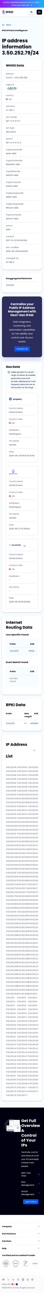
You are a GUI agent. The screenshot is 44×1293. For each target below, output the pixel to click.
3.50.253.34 (11, 1040)
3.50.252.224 (11, 954)
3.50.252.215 (11, 943)
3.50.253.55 (11, 1068)
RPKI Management (27, 1183)
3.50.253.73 (11, 1091)
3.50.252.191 (11, 911)
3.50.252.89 (11, 779)
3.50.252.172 (33, 884)
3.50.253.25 (11, 1029)
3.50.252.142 (33, 845)
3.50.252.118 (33, 814)
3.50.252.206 (11, 931)
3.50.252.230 (11, 962)
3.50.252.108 (22, 802)
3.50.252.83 (11, 771)
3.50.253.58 (11, 1071)
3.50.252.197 (11, 919)
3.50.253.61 (11, 1075)
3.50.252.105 (22, 798)
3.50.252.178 (33, 892)
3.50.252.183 (22, 900)
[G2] (27, 1279)
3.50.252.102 (22, 794)
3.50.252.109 (33, 802)
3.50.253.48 (33, 1056)
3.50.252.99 (22, 790)
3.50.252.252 (22, 989)
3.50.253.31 (11, 1036)
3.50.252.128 (11, 829)
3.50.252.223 (33, 950)
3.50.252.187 (33, 904)
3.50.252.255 (22, 993)
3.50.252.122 (11, 822)
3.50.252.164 (11, 876)
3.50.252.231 (22, 962)
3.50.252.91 (33, 779)
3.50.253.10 (11, 1009)
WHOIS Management (27, 1193)
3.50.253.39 (33, 1044)
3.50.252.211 (33, 935)
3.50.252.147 (22, 853)
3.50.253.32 (22, 1036)
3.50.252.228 (22, 958)
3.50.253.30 (33, 1032)
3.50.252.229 (33, 958)
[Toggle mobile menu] (39, 12)
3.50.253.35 (22, 1040)
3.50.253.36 (33, 1040)
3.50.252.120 (22, 818)
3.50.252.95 (11, 786)
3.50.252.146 (11, 853)
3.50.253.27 (33, 1029)
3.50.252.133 (33, 833)
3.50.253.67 (11, 1083)
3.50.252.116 (11, 814)
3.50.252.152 (11, 861)
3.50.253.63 (33, 1075)
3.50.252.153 (22, 861)
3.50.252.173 (11, 888)
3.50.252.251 (11, 989)
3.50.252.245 (11, 982)
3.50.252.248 (11, 986)
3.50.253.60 (33, 1071)
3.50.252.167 (11, 880)
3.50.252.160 (33, 868)
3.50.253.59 (22, 1071)
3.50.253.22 (11, 1025)
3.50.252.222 (22, 950)
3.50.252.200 (11, 923)
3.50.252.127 (33, 826)
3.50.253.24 (33, 1025)
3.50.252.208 (33, 931)
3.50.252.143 (11, 849)
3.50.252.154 (33, 861)
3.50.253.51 (33, 1060)
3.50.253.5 (21, 1001)
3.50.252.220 (33, 947)
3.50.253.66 (33, 1079)
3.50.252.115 (33, 810)
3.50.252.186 (22, 904)
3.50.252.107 (11, 802)
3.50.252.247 (33, 982)
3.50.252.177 (22, 892)
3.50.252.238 (33, 970)
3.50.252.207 (22, 931)
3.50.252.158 (11, 868)
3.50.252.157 (33, 865)
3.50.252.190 (33, 907)
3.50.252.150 (22, 857)
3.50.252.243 (22, 978)
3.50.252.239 (11, 974)
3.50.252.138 (22, 841)
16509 (31, 651)
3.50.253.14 (22, 1013)
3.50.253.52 (11, 1064)
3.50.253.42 (33, 1048)
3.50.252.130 (33, 829)
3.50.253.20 (22, 1021)
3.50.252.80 (11, 767)
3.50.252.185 (11, 904)
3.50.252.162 (22, 872)
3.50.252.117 (22, 814)
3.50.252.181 (33, 896)
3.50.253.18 (33, 1017)
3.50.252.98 (11, 790)
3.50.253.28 (11, 1032)
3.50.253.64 (11, 1079)
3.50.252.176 (11, 892)
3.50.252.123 (22, 822)
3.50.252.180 (22, 896)
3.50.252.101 (11, 794)
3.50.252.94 (33, 783)
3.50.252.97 (33, 786)
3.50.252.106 (33, 798)
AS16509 (34, 723)
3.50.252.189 (22, 907)
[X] (8, 1279)
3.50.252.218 (11, 947)
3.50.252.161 (11, 872)
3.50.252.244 (33, 978)
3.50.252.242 (11, 978)
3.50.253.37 (11, 1044)
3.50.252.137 (11, 841)
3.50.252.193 (33, 911)
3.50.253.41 (22, 1048)
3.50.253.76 (11, 1095)
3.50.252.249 (22, 986)
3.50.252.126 (22, 826)
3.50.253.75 (33, 1091)
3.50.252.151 (33, 857)
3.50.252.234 (22, 966)
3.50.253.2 (21, 997)
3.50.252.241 (33, 974)
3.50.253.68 (22, 1083)
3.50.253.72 (33, 1087)
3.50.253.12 (33, 1009)
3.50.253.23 (22, 1025)
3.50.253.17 (22, 1017)
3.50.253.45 (33, 1052)
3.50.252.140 (11, 845)
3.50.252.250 (33, 986)
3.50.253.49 (11, 1060)
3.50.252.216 (22, 943)
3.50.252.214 (33, 939)
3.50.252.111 (22, 806)
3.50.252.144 (22, 849)
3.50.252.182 (11, 900)
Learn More (30, 1201)
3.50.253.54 (33, 1064)
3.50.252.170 (11, 884)
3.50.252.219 (22, 947)
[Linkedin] (13, 1279)
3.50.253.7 (10, 1005)
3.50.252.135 (22, 837)
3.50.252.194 (11, 915)
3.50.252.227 (11, 958)
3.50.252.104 (11, 798)
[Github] (18, 1279)
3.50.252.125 (11, 826)
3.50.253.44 (22, 1052)
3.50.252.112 (33, 806)
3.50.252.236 (11, 970)
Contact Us (22, 348)
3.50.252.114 (22, 810)
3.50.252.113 (11, 810)
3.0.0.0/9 (10, 285)
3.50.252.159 (22, 868)
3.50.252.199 (33, 919)
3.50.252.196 (33, 915)
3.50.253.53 (22, 1064)
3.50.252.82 (33, 767)
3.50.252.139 (33, 841)
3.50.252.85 (33, 771)
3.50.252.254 (11, 993)
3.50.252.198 (22, 919)
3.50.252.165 (22, 876)
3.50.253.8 (21, 1005)
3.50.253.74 (22, 1091)
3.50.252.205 (33, 927)
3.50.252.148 (33, 853)
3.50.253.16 (11, 1017)
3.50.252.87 (22, 775)
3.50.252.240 (22, 974)
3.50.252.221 (11, 950)
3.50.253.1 (10, 997)
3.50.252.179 (11, 896)
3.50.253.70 (11, 1087)
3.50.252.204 (22, 927)
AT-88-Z (10, 262)
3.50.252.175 (33, 888)
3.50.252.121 (33, 818)
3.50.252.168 (22, 880)
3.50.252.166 (33, 876)
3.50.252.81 (22, 767)
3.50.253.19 (11, 1021)
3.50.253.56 (22, 1068)
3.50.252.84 (22, 771)
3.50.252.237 (22, 970)
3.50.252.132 (22, 833)
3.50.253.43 (11, 1052)
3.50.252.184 (33, 900)
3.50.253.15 (33, 1013)
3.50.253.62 (22, 1075)
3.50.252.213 (22, 939)
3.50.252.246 (22, 982)
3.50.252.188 (11, 907)
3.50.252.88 (33, 775)
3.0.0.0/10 (14, 651)
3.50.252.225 (22, 954)
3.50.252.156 (22, 865)
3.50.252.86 (11, 775)
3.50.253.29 (22, 1032)
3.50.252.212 (11, 939)
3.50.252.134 (11, 837)
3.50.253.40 (11, 1048)
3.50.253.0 (32, 993)
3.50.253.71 (22, 1087)
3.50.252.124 (33, 822)
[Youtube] (3, 1279)
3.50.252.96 (22, 786)
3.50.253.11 (21, 1009)
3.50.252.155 (11, 865)
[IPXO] (7, 12)
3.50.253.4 (10, 1001)
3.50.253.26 (22, 1029)
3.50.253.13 (11, 1013)
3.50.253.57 (33, 1068)
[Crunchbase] (23, 1279)
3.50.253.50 (22, 1060)
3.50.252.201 (22, 923)
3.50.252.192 (22, 911)
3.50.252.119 (11, 818)
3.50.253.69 (33, 1083)
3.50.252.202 (33, 923)
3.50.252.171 (22, 884)
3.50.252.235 (33, 966)
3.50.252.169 (33, 880)
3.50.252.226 (33, 954)
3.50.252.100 (33, 790)
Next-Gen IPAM (26, 1174)
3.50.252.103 (33, 794)
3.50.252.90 (22, 779)
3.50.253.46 (11, 1056)
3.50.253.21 (33, 1021)
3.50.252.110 (11, 806)
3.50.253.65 (22, 1079)
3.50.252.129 (22, 829)
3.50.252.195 (22, 915)
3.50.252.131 (11, 833)
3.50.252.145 (33, 849)
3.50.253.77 (22, 1095)
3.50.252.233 (11, 966)
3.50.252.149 (11, 857)
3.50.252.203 (11, 927)
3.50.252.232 (33, 962)
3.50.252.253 (33, 989)
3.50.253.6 (32, 1001)
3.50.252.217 (33, 943)
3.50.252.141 (22, 845)
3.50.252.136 (33, 837)
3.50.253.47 (22, 1056)
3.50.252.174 (22, 888)
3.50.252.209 (11, 935)
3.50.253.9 (32, 1005)
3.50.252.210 (22, 935)
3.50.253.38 (22, 1044)
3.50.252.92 (11, 783)
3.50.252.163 (33, 872)
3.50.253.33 (33, 1036)
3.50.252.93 (22, 783)
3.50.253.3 (32, 997)
